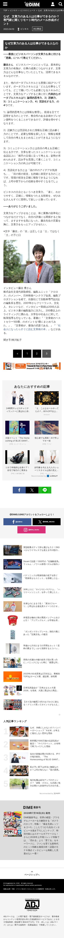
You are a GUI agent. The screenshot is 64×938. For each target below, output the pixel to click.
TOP (5, 10)
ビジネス (14, 10)
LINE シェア (44, 490)
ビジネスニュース (27, 10)
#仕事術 (37, 28)
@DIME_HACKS (49, 522)
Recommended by (38, 476)
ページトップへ (32, 874)
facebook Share (19, 490)
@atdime (19, 522)
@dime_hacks (33, 530)
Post (32, 490)
